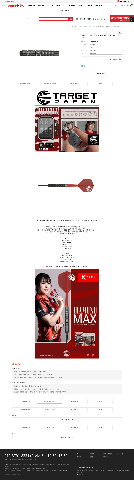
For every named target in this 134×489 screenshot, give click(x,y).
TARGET (81, 26)
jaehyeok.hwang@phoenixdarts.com (57, 470)
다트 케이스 (71, 5)
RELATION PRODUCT (50, 84)
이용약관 (92, 454)
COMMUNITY (65, 10)
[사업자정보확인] (22, 468)
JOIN (116, 5)
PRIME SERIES (88, 26)
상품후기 (105, 457)
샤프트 (58, 5)
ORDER (121, 5)
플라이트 (50, 5)
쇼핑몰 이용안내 (120, 454)
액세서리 (80, 5)
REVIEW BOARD (74, 84)
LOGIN (111, 5)
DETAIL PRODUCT (25, 84)
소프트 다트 (31, 5)
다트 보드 (89, 5)
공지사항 (79, 457)
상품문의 (92, 457)
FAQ (117, 457)
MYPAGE (126, 5)
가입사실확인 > (81, 474)
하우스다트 (98, 5)
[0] (131, 5)
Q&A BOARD (100, 84)
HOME (69, 26)
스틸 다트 (41, 5)
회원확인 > (86, 467)
